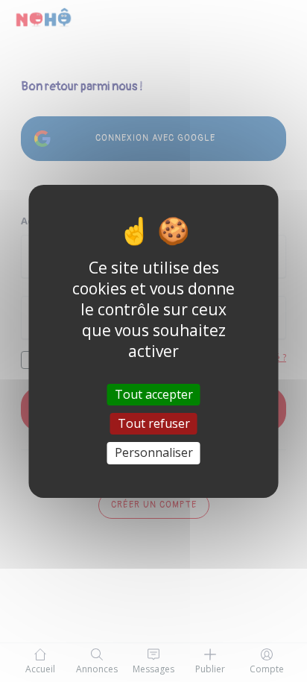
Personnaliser (154, 452)
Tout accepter (154, 394)
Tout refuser (154, 423)
